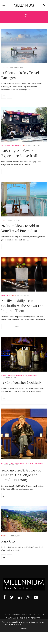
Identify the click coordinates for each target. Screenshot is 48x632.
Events (29, 463)
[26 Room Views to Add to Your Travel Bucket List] (24, 199)
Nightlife (16, 145)
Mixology (5, 295)
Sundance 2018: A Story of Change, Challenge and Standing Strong (21, 475)
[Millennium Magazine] (24, 5)
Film (35, 463)
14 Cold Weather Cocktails (21, 382)
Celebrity (5, 463)
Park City (8, 541)
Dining (8, 145)
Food (25, 375)
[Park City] (24, 519)
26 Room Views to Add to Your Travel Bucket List (20, 228)
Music (40, 463)
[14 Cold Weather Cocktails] (24, 354)
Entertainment (15, 375)
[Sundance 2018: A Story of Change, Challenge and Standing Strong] (24, 434)
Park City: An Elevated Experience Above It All (19, 153)
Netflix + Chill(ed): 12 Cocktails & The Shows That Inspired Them (23, 305)
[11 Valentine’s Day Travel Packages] (24, 46)
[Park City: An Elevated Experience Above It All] (24, 124)
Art (3, 145)
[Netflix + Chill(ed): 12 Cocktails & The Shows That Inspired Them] (24, 274)
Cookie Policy (15, 624)
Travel (4, 67)
